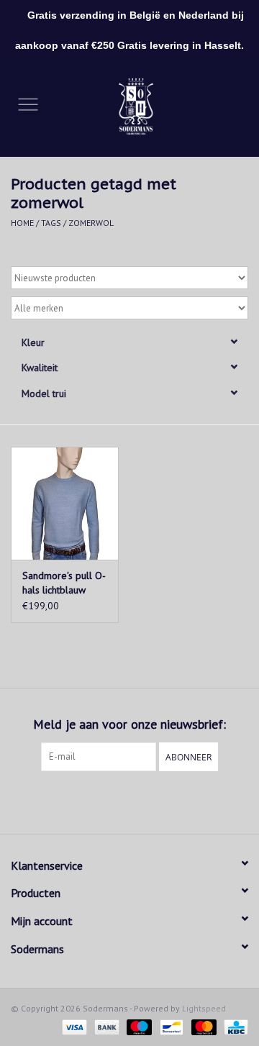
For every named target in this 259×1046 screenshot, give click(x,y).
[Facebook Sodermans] (116, 800)
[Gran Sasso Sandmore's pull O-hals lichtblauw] (65, 503)
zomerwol (91, 222)
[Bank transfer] (105, 1026)
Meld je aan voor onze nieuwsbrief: (129, 724)
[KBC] (233, 1026)
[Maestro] (138, 1026)
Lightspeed (204, 1008)
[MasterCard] (202, 1026)
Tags (51, 222)
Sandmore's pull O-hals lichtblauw (64, 582)
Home (22, 222)
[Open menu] (28, 103)
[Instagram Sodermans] (142, 800)
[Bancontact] (170, 1026)
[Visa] (73, 1026)
